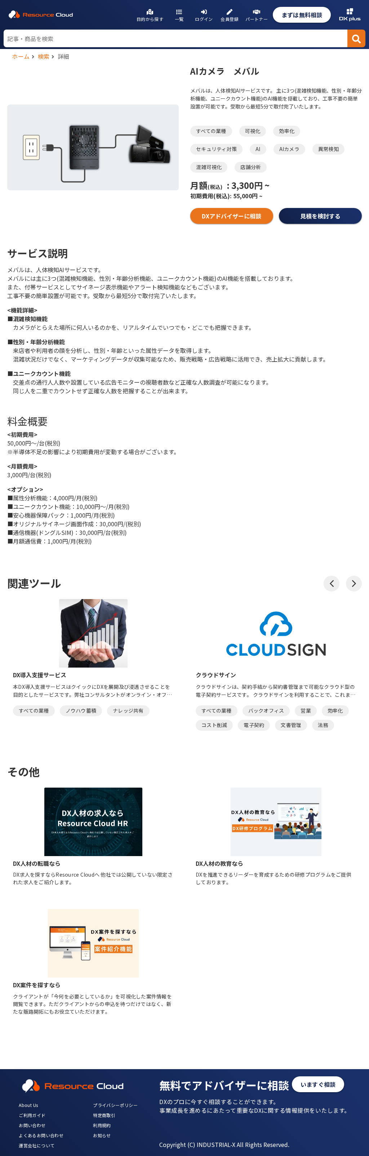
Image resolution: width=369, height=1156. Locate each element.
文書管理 (291, 724)
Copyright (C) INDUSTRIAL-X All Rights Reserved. (224, 1144)
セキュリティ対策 (216, 148)
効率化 (286, 130)
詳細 (64, 56)
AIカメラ (289, 148)
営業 (306, 710)
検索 (44, 56)
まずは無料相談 (301, 14)
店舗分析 (250, 166)
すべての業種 (211, 130)
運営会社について (36, 1145)
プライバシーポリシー (115, 1105)
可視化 (253, 130)
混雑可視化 (209, 166)
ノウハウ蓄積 (81, 710)
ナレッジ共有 (128, 710)
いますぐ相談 (318, 1084)
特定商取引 (104, 1115)
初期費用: (211, 195)
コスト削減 (214, 724)
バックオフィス (266, 710)
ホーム (21, 56)
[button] (331, 584)
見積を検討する (320, 216)
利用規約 (102, 1125)
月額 (206, 185)
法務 (323, 724)
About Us (28, 1105)
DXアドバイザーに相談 (231, 216)
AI (258, 148)
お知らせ (102, 1135)
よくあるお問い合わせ (41, 1135)
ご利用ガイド (32, 1115)
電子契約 (254, 724)
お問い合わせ (32, 1125)
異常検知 (328, 148)
